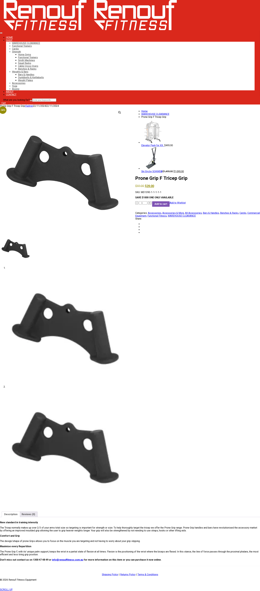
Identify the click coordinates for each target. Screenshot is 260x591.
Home (144, 111)
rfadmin (29, 105)
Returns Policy (128, 574)
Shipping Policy (110, 574)
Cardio (15, 48)
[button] (119, 112)
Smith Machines (26, 60)
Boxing (15, 88)
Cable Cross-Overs (28, 66)
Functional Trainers (22, 46)
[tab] (11, 514)
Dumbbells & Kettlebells (31, 77)
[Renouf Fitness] (45, 29)
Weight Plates (25, 80)
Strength (16, 51)
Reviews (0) (28, 514)
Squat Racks (24, 63)
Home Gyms (24, 54)
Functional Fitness (157, 215)
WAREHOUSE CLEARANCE (26, 43)
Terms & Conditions (148, 574)
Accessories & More (173, 213)
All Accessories (193, 213)
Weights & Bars (20, 71)
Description (10, 514)
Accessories (18, 83)
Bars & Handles (26, 74)
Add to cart (161, 204)
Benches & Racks (27, 68)
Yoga (14, 86)
